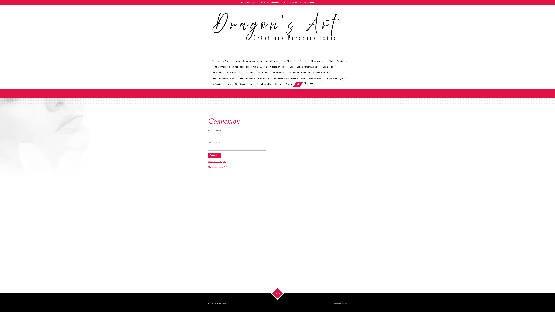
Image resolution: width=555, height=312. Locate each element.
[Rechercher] (305, 84)
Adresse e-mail (214, 131)
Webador (344, 303)
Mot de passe (214, 142)
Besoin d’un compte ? (217, 161)
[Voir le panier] (311, 84)
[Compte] (298, 84)
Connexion (214, 155)
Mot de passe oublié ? (217, 167)
